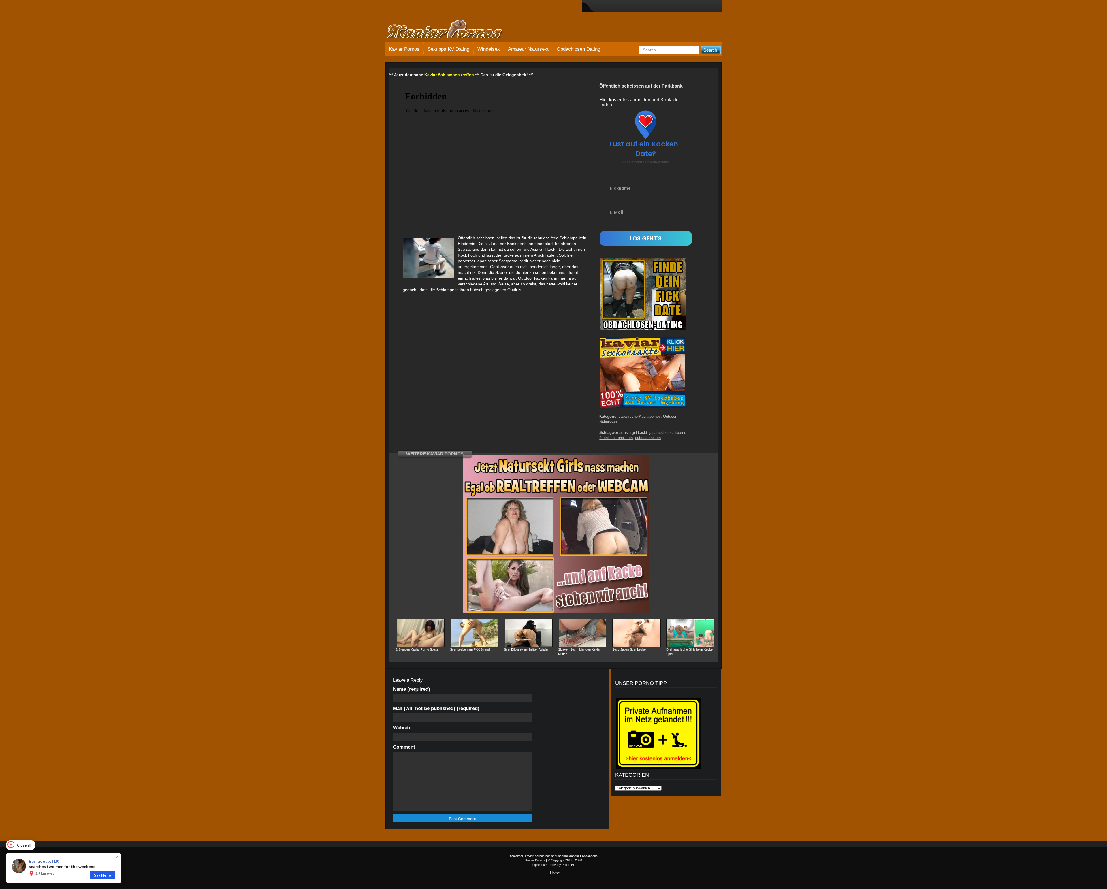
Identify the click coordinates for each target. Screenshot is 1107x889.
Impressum (539, 865)
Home (555, 873)
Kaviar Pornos (404, 49)
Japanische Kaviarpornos (640, 416)
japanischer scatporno (667, 432)
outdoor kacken (648, 438)
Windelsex (488, 49)
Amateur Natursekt (528, 49)
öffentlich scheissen (616, 438)
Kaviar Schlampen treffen (449, 74)
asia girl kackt (635, 432)
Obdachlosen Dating (578, 49)
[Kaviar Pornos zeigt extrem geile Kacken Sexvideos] (451, 29)
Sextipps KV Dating (448, 49)
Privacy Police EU (562, 865)
